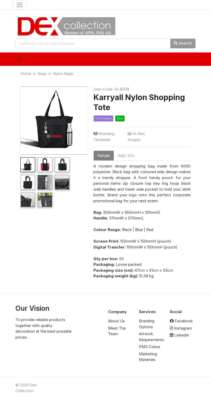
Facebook (183, 320)
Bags (42, 73)
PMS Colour (149, 346)
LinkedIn (181, 335)
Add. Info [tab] (126, 155)
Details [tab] (104, 155)
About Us (116, 320)
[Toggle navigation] (20, 5)
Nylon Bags (63, 73)
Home (25, 73)
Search (185, 43)
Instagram (182, 328)
